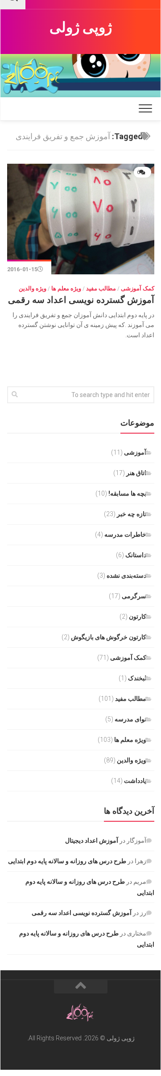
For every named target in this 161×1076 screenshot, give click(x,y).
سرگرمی (134, 596)
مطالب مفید (101, 288)
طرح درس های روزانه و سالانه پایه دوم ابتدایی (67, 861)
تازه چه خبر (131, 513)
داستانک (135, 555)
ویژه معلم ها (66, 288)
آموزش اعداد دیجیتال (91, 840)
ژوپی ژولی (81, 27)
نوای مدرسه (130, 719)
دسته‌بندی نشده (126, 575)
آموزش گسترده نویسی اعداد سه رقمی (81, 299)
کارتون (137, 616)
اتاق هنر (136, 472)
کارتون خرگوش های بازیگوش (108, 637)
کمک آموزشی (137, 288)
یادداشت (135, 780)
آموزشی (135, 452)
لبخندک (137, 678)
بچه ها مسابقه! (127, 493)
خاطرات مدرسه (125, 534)
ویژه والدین (32, 288)
